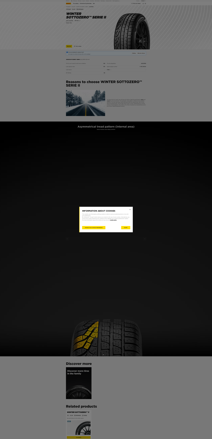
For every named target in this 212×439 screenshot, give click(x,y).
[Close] (130, 209)
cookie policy (113, 220)
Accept (125, 227)
